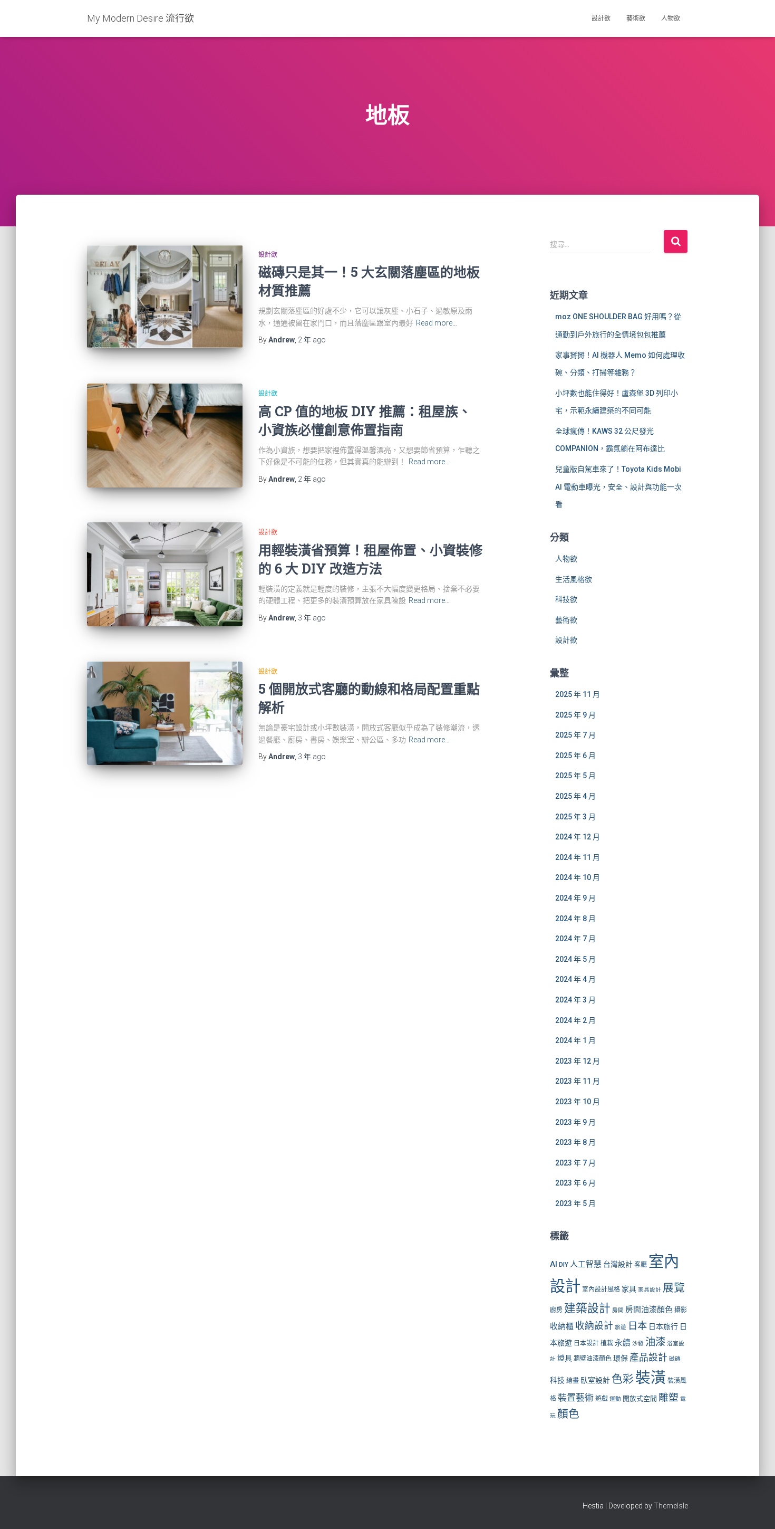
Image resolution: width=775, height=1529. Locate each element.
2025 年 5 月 (575, 775)
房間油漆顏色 (649, 1309)
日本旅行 (663, 1326)
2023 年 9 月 (575, 1122)
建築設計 (587, 1308)
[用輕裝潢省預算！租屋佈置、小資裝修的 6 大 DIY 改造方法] (165, 574)
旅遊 (620, 1327)
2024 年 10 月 (577, 877)
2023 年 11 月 (577, 1081)
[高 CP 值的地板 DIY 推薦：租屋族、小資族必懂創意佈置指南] (165, 436)
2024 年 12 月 (577, 837)
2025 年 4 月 (575, 796)
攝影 (680, 1310)
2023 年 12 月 (577, 1061)
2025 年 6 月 (575, 755)
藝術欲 (635, 18)
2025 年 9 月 (575, 715)
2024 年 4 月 (575, 979)
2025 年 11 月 (577, 694)
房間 (618, 1310)
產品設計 (648, 1357)
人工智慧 (586, 1264)
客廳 (640, 1264)
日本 (637, 1325)
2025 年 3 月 (575, 817)
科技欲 (566, 599)
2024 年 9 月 (575, 898)
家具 (629, 1289)
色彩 (623, 1379)
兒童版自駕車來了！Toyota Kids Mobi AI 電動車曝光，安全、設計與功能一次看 (618, 487)
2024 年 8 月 (575, 918)
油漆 (655, 1342)
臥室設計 (595, 1380)
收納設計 (594, 1326)
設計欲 (601, 18)
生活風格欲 (573, 579)
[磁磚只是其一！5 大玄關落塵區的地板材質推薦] (165, 297)
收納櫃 (562, 1326)
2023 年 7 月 (575, 1163)
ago (312, 340)
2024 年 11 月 (577, 857)
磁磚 (675, 1358)
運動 (615, 1399)
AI (553, 1264)
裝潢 (650, 1378)
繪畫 (572, 1380)
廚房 (556, 1310)
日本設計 (586, 1343)
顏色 (568, 1414)
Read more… (436, 323)
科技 (557, 1380)
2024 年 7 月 (575, 938)
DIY (563, 1264)
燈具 (564, 1358)
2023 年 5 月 (575, 1203)
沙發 (638, 1343)
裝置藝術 (576, 1397)
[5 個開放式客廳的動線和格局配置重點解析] (165, 714)
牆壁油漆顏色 (593, 1358)
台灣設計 (618, 1264)
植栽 (606, 1343)
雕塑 (668, 1397)
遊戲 (601, 1398)
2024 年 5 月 (575, 959)
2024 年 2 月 (575, 1020)
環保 (620, 1358)
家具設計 (649, 1289)
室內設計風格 (601, 1289)
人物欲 (670, 18)
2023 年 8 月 (575, 1142)
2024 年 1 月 (575, 1040)
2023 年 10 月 (577, 1101)
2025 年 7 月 (575, 735)
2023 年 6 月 (575, 1183)
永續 (623, 1343)
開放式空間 (640, 1398)
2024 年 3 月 (575, 1000)
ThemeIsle (671, 1506)
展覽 (674, 1288)
